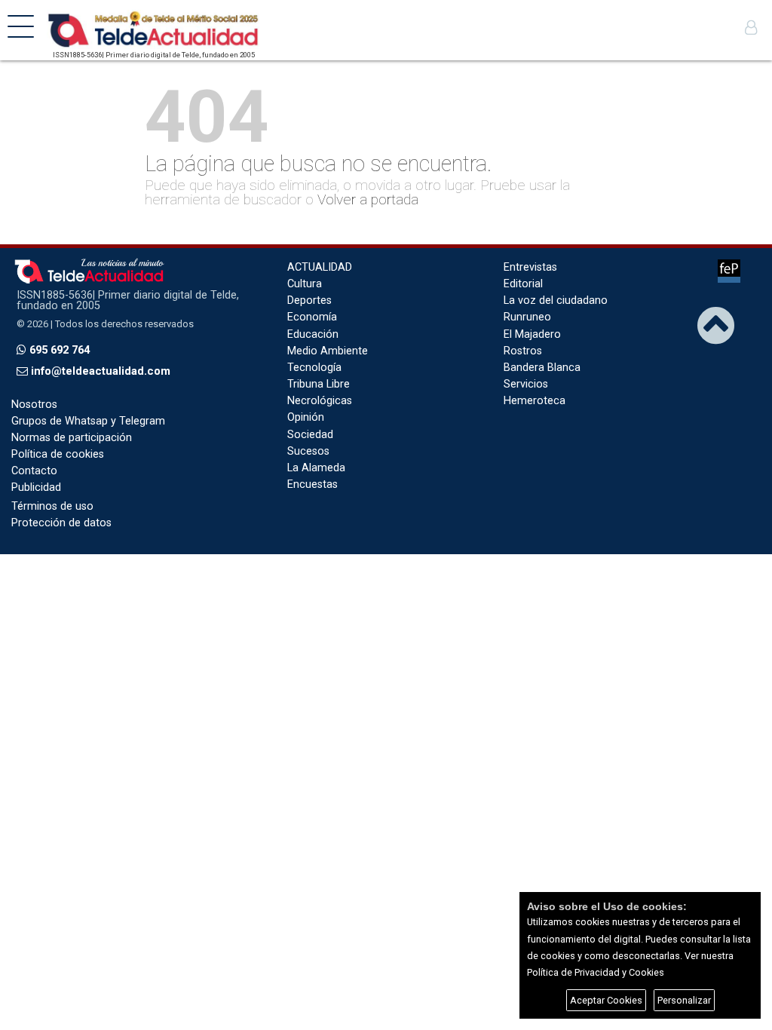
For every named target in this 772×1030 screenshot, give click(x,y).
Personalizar (684, 1000)
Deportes (309, 300)
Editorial (523, 283)
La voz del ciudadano (556, 300)
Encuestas (312, 484)
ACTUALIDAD (319, 267)
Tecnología (314, 367)
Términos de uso (52, 506)
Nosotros (34, 404)
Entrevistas (530, 267)
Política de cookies (57, 454)
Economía (312, 317)
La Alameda (316, 467)
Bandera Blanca (542, 367)
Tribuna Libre (318, 384)
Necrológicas (319, 400)
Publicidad (36, 487)
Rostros (523, 351)
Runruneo (527, 317)
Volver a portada (367, 199)
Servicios (526, 384)
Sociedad (310, 434)
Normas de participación (71, 437)
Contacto (34, 470)
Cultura (304, 283)
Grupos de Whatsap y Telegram (88, 421)
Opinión (305, 417)
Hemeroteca (534, 400)
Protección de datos (61, 523)
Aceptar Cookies (606, 1000)
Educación (313, 334)
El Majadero (532, 334)
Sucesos (308, 451)
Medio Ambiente (327, 351)
